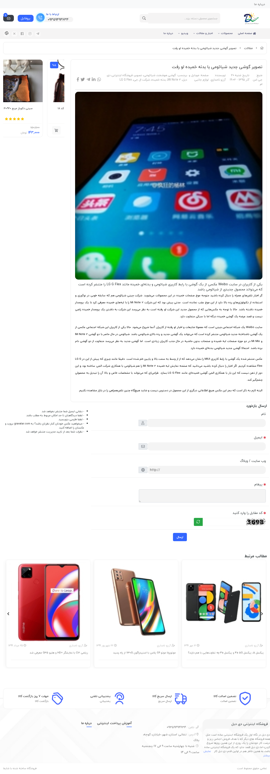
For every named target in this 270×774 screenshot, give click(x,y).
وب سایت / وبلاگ (253, 461)
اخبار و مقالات (204, 33)
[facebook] (22, 34)
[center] (144, 18)
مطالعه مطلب (226, 663)
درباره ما (168, 33)
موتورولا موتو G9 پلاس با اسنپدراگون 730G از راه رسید (144, 653)
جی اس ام (257, 82)
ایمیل (258, 437)
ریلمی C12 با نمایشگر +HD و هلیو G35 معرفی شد (59, 653)
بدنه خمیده (158, 79)
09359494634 (180, 727)
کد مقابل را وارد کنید (247, 513)
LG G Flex (126, 79)
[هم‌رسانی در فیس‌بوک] (78, 79)
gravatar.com (22, 423)
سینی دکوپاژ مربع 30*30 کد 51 (35, 108)
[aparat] (6, 33)
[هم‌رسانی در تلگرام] (88, 79)
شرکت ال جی (142, 79)
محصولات (227, 33)
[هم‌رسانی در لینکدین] (94, 79)
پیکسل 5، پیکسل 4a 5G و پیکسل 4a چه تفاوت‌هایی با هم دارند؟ (226, 653)
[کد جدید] (198, 522)
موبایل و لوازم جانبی (199, 77)
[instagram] (30, 34)
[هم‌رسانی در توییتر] (83, 79)
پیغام (258, 484)
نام (263, 414)
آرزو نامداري (218, 79)
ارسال (180, 537)
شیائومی (149, 75)
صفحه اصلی (245, 33)
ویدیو (184, 33)
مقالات (248, 48)
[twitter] (14, 34)
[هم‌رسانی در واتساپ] (99, 79)
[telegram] (38, 34)
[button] (15, 130)
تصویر (138, 75)
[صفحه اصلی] (261, 48)
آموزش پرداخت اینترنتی (114, 723)
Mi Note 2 (174, 79)
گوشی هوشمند (166, 75)
